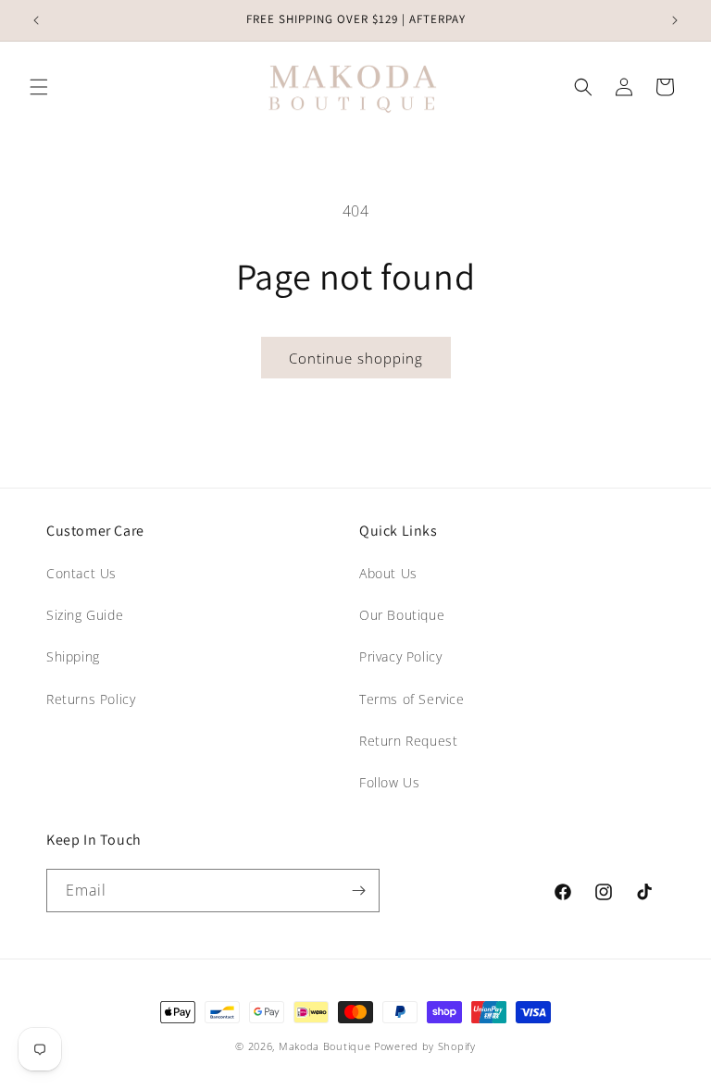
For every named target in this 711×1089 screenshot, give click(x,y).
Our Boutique (401, 615)
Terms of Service (412, 699)
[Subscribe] (358, 890)
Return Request (408, 740)
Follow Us (389, 782)
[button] (39, 87)
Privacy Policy (400, 656)
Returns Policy (90, 699)
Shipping (73, 656)
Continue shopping (356, 358)
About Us (388, 573)
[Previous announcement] (36, 20)
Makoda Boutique (325, 1046)
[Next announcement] (675, 20)
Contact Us (81, 573)
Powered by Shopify (425, 1046)
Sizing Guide (84, 615)
